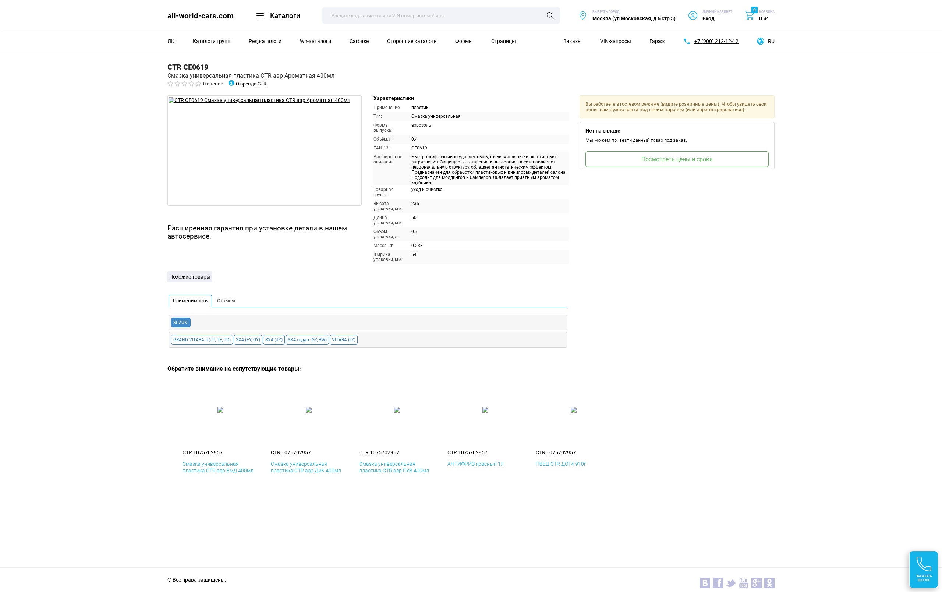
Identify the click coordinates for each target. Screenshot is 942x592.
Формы (464, 41)
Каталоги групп (211, 41)
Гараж (657, 41)
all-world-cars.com (200, 15)
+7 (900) (716, 41)
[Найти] (550, 16)
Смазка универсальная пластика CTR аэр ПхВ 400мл (394, 467)
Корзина (767, 12)
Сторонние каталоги (412, 41)
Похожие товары (189, 277)
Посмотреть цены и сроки (677, 159)
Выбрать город (627, 15)
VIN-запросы (615, 41)
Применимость (190, 300)
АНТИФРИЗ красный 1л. (476, 464)
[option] (264, 150)
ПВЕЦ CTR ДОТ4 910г (561, 464)
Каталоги (285, 15)
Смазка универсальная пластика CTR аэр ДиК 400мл (306, 467)
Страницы (503, 41)
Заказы (572, 41)
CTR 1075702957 (203, 452)
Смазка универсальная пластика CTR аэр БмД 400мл (218, 467)
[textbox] (441, 15)
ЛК (170, 41)
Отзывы (226, 300)
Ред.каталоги (265, 41)
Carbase (359, 41)
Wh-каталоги (315, 41)
